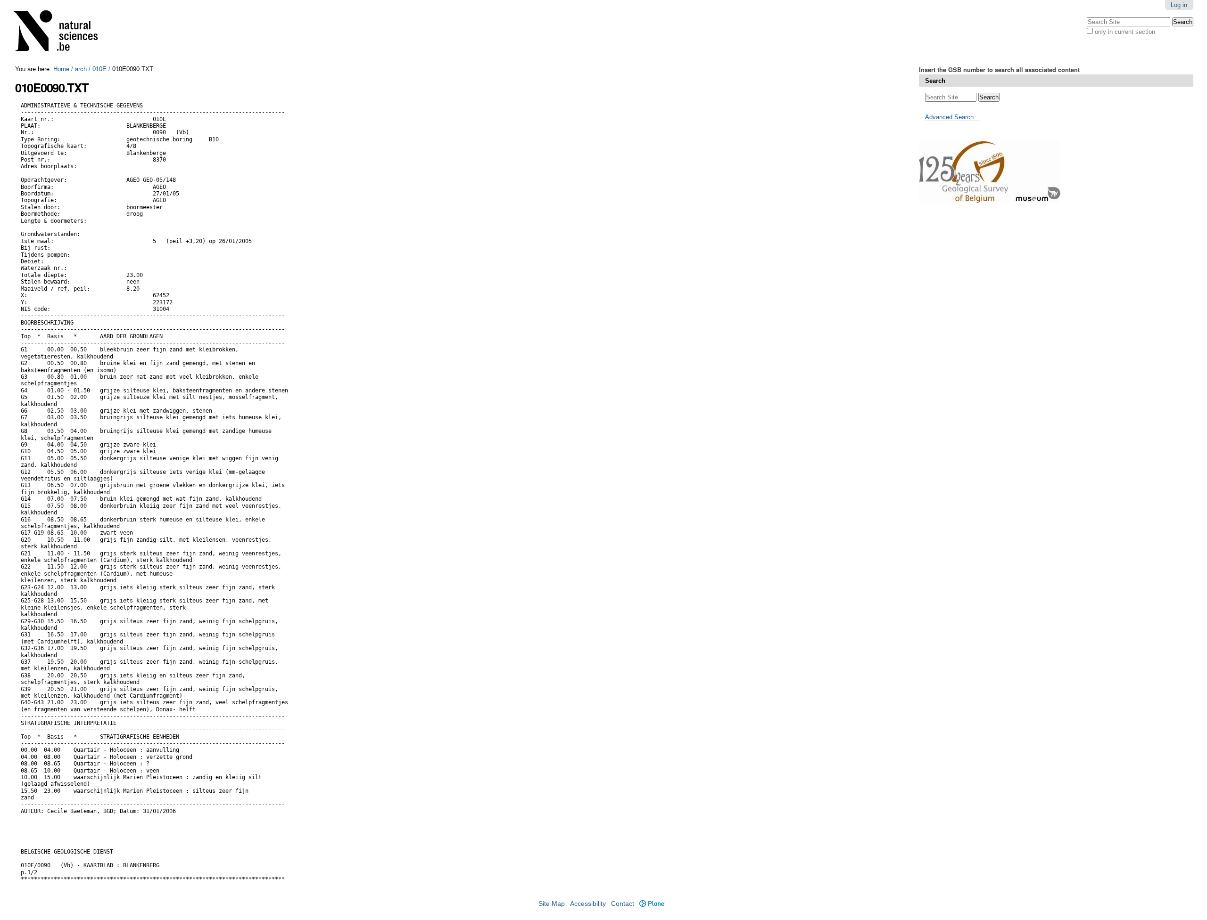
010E (99, 69)
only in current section (1125, 31)
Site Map (551, 903)
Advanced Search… (952, 117)
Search (935, 80)
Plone (652, 903)
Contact (622, 903)
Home (61, 69)
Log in (1179, 4)
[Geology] (62, 32)
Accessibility (588, 903)
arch (81, 69)
